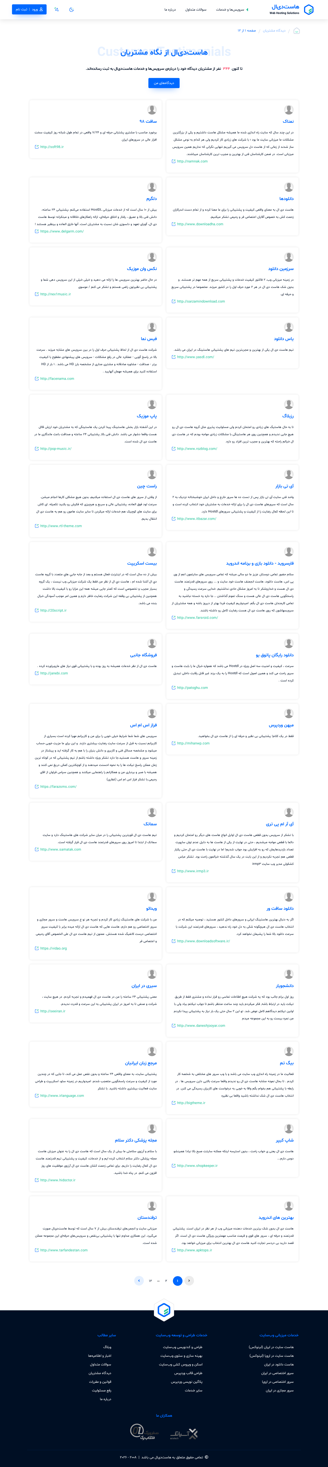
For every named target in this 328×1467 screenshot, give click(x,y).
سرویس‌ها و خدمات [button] (230, 9)
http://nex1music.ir (55, 294)
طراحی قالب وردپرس (188, 1373)
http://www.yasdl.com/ (195, 357)
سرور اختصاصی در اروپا (278, 1381)
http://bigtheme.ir (191, 1103)
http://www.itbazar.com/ (196, 519)
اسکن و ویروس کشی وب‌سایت (180, 1364)
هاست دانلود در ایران (279, 1364)
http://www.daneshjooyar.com (201, 1025)
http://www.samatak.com (60, 849)
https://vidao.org (53, 948)
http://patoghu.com (192, 687)
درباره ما (170, 9)
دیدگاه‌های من (164, 83)
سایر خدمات (193, 1390)
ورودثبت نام (27, 9)
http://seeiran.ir (52, 1011)
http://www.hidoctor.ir (57, 1180)
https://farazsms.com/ (58, 786)
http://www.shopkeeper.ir (197, 1165)
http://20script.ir (53, 610)
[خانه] (296, 30)
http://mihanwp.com (193, 743)
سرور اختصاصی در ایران (277, 1373)
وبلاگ (107, 1347)
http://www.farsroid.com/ (197, 617)
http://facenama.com (57, 378)
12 (150, 1281)
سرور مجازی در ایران (280, 1390)
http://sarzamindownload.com (201, 301)
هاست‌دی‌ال (163, 1457)
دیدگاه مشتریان (274, 30)
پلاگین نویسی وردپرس (186, 1381)
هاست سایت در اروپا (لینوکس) (271, 1355)
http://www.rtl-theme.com (61, 526)
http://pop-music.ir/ (56, 448)
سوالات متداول (196, 9)
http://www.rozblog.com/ (197, 448)
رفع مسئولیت (101, 1390)
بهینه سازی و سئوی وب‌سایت (181, 1355)
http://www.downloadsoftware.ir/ (203, 941)
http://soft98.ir (52, 147)
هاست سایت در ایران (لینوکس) (271, 1347)
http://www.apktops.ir (194, 1250)
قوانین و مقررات (100, 1381)
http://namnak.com (192, 161)
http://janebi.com (54, 673)
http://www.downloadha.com (200, 224)
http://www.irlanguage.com (62, 1095)
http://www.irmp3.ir (193, 871)
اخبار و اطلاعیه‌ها (99, 1355)
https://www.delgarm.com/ (62, 231)
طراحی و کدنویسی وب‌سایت (182, 1347)
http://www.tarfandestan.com (64, 1250)
